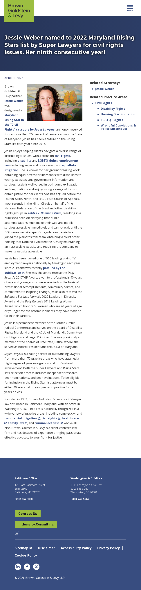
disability (24, 160)
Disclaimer (46, 548)
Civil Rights (103, 103)
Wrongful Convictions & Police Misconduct (118, 127)
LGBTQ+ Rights (112, 120)
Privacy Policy (108, 548)
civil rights (62, 156)
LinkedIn (18, 567)
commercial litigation (20, 418)
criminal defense (47, 423)
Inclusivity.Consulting (36, 524)
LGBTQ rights (48, 160)
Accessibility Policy (76, 548)
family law (16, 423)
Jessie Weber (13, 101)
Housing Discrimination (118, 114)
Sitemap (21, 548)
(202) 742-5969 (79, 499)
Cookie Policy (26, 555)
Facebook (27, 567)
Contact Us (27, 513)
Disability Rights (113, 109)
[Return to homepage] (19, 11)
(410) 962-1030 (24, 499)
